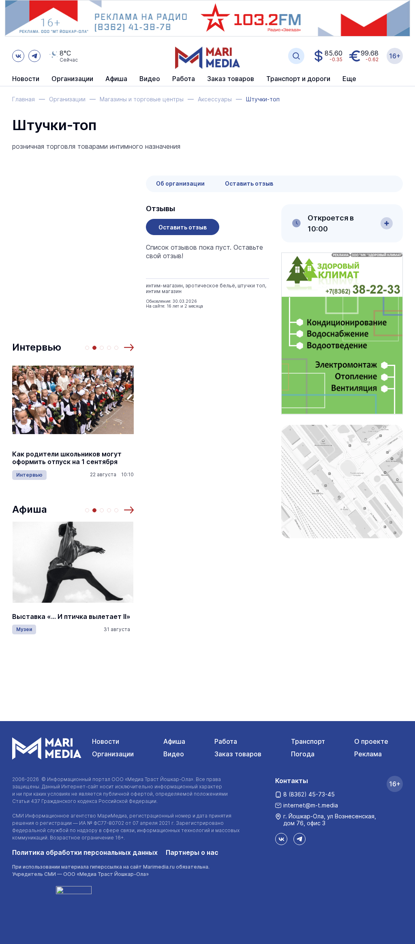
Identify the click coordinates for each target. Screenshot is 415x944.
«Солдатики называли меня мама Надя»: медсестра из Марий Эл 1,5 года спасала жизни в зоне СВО (80, 458)
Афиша (29, 509)
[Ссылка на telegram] (34, 56)
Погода (302, 754)
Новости (25, 79)
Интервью (36, 347)
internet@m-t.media (310, 805)
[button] (129, 347)
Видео (149, 79)
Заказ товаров (237, 754)
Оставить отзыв (249, 183)
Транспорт (308, 741)
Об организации (180, 183)
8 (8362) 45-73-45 (309, 794)
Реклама (368, 754)
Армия (34, 478)
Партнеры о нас (192, 852)
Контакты (291, 781)
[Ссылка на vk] (18, 56)
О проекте (371, 741)
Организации (113, 754)
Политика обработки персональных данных (85, 852)
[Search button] (296, 56)
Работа (183, 79)
